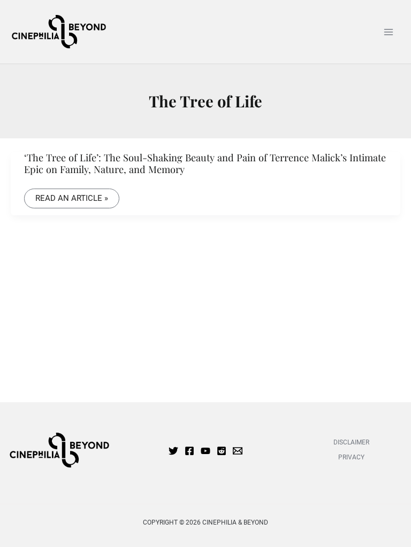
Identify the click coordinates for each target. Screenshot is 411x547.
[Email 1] (237, 451)
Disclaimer (351, 442)
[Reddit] (221, 451)
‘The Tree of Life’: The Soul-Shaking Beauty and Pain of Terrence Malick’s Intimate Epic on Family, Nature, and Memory (205, 163)
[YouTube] (205, 451)
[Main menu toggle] (388, 32)
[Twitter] (173, 451)
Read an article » (71, 198)
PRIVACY (351, 457)
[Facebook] (189, 451)
